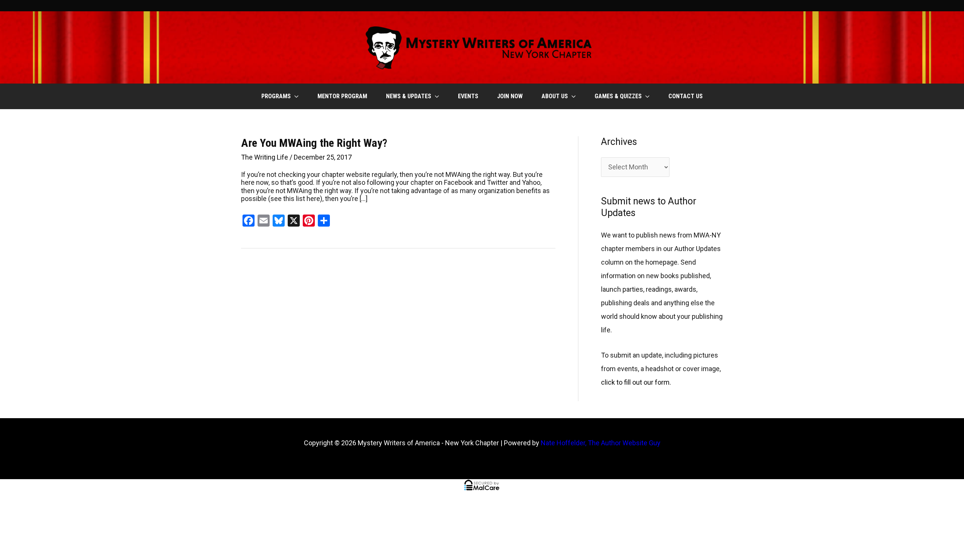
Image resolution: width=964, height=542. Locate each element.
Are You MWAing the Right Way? (314, 142)
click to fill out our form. (636, 382)
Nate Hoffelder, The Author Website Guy (600, 443)
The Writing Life (264, 157)
